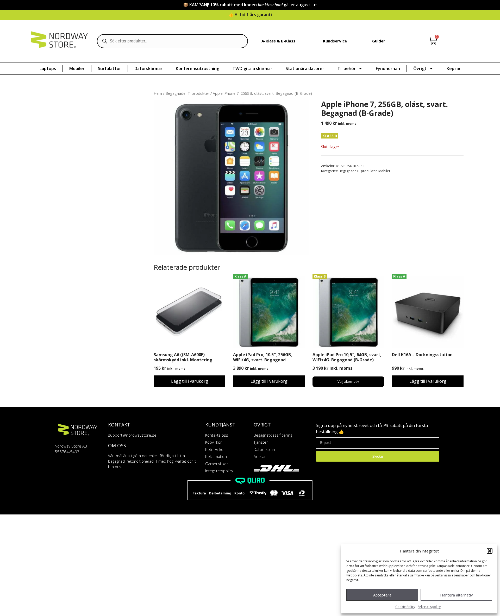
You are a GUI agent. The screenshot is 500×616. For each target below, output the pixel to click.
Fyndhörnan (388, 68)
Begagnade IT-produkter (187, 93)
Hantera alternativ (456, 595)
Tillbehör (347, 68)
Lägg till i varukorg (189, 381)
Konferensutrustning (197, 68)
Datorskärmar (148, 68)
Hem (158, 93)
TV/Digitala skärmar (252, 68)
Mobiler (77, 68)
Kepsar (454, 68)
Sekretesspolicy (429, 607)
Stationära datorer (305, 68)
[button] (489, 551)
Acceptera (382, 595)
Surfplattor (109, 68)
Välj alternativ (348, 381)
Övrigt (420, 68)
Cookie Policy (405, 607)
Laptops (48, 68)
